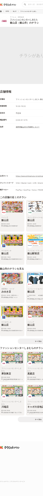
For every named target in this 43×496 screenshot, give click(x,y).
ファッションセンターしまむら (24, 19)
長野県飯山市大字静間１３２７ (28, 127)
